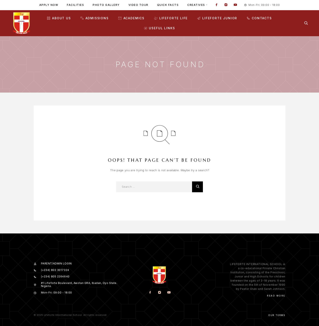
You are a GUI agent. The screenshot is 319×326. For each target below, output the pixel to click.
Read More (276, 295)
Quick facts (168, 5)
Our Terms (276, 315)
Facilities (75, 5)
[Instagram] (226, 5)
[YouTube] (235, 5)
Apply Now (48, 5)
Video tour (138, 5)
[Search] (306, 23)
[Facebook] (216, 5)
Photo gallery (106, 5)
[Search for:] (154, 186)
